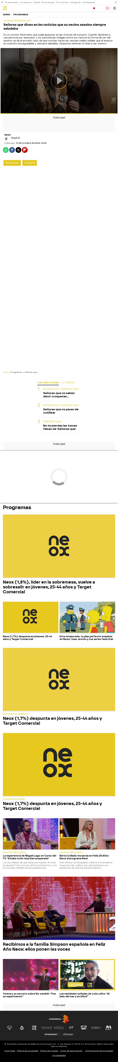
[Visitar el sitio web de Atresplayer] (53, 1034)
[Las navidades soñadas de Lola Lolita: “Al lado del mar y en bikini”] (87, 975)
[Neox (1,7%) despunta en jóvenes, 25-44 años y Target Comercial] (30, 618)
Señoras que (12, 163)
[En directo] (94, 8)
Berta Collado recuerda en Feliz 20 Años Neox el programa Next (84, 857)
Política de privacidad (27, 1051)
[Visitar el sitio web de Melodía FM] (108, 1028)
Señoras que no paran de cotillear (61, 411)
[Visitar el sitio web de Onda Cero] (84, 1028)
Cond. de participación (71, 1051)
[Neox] (15, 8)
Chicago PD (75, 2)
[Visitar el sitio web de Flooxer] (68, 1034)
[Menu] (114, 8)
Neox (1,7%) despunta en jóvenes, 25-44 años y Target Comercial (27, 638)
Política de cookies (49, 1051)
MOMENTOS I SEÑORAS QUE (61, 389)
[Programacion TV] (101, 8)
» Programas (15, 372)
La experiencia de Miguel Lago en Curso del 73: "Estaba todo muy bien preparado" (29, 857)
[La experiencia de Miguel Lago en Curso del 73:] (30, 834)
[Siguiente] (116, 2)
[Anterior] (2, 2)
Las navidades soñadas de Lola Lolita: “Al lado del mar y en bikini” (85, 995)
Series (6, 14)
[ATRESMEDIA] (59, 1019)
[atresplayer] (107, 8)
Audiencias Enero (14, 799)
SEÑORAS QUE (52, 421)
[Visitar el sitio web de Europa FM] (96, 1028)
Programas (20, 14)
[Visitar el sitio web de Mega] (59, 1028)
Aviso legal (9, 1051)
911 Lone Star (62, 2)
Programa (29, 163)
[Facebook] (6, 139)
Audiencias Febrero (15, 714)
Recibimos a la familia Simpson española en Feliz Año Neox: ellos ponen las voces (54, 947)
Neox (5, 372)
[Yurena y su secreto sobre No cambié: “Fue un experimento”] (30, 975)
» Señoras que (30, 372)
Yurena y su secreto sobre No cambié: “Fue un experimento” (29, 995)
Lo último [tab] (68, 382)
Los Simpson (26, 2)
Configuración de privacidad (99, 1051)
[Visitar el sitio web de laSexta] (22, 1028)
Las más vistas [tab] (48, 382)
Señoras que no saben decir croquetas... (59, 394)
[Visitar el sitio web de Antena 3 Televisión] (9, 1028)
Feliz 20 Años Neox (14, 852)
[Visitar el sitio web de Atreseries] (71, 1028)
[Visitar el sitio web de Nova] (47, 1028)
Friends (36, 2)
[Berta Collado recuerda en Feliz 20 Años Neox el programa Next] (87, 834)
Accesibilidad (59, 1055)
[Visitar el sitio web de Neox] (34, 1028)
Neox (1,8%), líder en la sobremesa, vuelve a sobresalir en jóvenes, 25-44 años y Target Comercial (49, 587)
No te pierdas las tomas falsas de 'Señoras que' (60, 427)
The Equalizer (88, 2)
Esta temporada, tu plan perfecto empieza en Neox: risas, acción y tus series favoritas (86, 638)
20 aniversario (11, 2)
